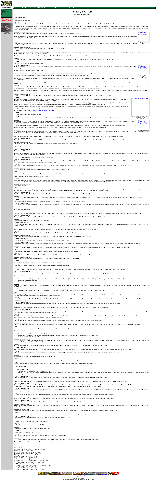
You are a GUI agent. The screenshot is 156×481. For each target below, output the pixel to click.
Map (2, 14)
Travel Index (83, 475)
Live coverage (4, 11)
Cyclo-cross (47, 7)
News (23, 7)
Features (31, 7)
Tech (26, 7)
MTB (38, 7)
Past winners (4, 15)
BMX (42, 7)
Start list (3, 12)
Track (52, 7)
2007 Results (4, 16)
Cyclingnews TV (17, 7)
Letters (66, 7)
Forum (74, 7)
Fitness (61, 7)
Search (70, 7)
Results (3, 10)
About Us (79, 476)
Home (2, 9)
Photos (56, 7)
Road (35, 7)
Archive (77, 475)
